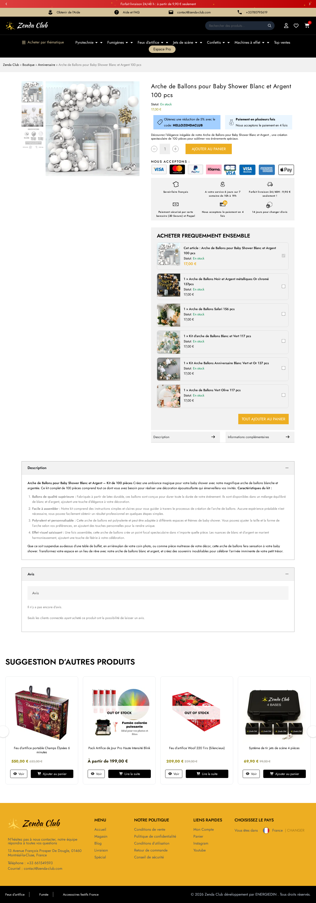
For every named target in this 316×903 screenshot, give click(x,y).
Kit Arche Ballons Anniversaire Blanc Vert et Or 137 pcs (229, 363)
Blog (98, 843)
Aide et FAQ (131, 12)
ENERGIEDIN (265, 894)
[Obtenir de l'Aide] (50, 12)
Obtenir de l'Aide (68, 12)
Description (161, 437)
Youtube (199, 850)
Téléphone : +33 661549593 (30, 863)
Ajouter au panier (209, 149)
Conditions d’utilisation (151, 843)
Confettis (214, 42)
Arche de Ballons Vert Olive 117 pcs (215, 390)
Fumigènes (115, 42)
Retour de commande (150, 850)
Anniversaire (46, 64)
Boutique (28, 64)
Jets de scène (183, 42)
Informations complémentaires (248, 437)
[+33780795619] (239, 12)
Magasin (100, 836)
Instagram (200, 843)
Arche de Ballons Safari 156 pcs (212, 309)
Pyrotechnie (84, 42)
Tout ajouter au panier (263, 419)
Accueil (100, 829)
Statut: (155, 104)
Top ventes (282, 42)
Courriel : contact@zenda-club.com (35, 868)
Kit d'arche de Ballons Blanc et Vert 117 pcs (220, 336)
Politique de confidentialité (155, 836)
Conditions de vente (149, 829)
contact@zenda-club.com (194, 12)
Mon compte (203, 829)
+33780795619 (256, 12)
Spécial (100, 857)
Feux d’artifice (148, 42)
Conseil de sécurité (149, 857)
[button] (6, 4)
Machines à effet (247, 42)
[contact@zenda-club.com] (171, 12)
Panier (198, 836)
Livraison (101, 850)
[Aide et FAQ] (116, 12)
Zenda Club (11, 64)
